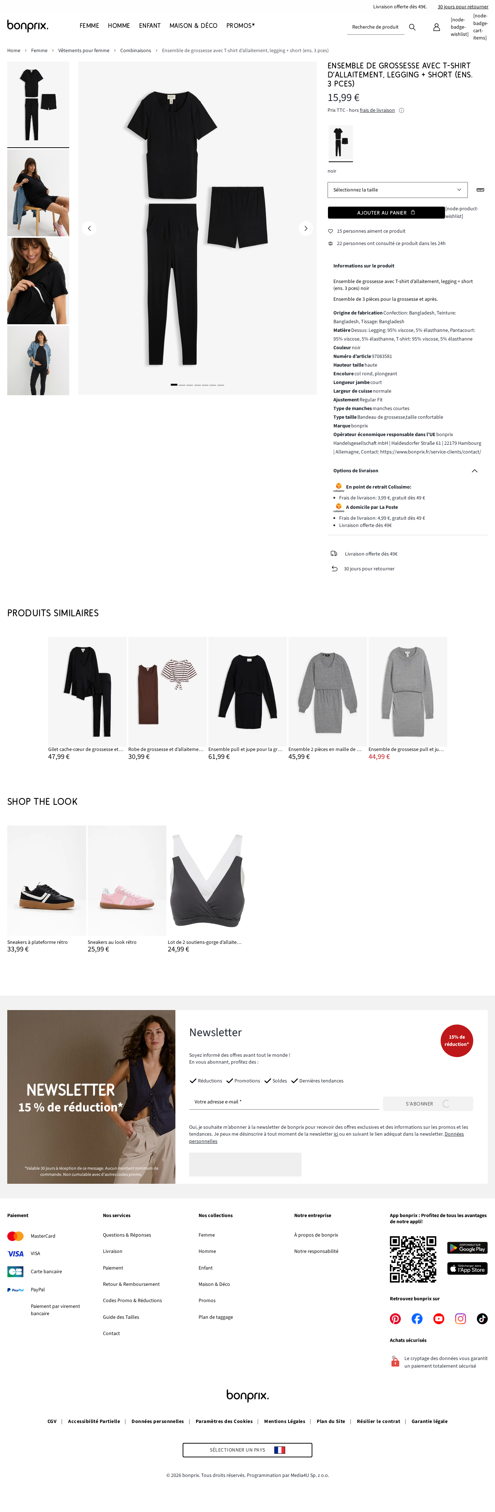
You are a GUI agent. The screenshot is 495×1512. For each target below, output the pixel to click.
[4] (197, 384)
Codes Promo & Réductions (132, 1300)
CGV (52, 1421)
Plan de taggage (216, 1317)
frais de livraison (377, 110)
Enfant (206, 1268)
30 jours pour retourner (463, 6)
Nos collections (216, 1216)
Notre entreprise (312, 1216)
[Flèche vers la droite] (306, 228)
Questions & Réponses (127, 1235)
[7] (220, 384)
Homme (207, 1251)
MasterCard (43, 1236)
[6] (213, 384)
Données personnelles (158, 1421)
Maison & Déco (214, 1284)
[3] (189, 384)
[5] (205, 384)
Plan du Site (331, 1421)
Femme (207, 1235)
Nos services (116, 1216)
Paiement (17, 1216)
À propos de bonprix (316, 1235)
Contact (111, 1333)
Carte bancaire (46, 1271)
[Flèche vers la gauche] (89, 228)
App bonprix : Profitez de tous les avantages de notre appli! (438, 1219)
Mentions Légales (284, 1421)
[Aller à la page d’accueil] (43, 26)
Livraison (112, 1251)
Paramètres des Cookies (224, 1421)
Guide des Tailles (121, 1317)
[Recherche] (412, 27)
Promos (207, 1300)
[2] (182, 384)
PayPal (38, 1289)
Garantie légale (430, 1421)
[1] (174, 384)
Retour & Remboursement (131, 1284)
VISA (35, 1253)
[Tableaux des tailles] (480, 190)
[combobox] (376, 27)
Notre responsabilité (316, 1251)
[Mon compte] (436, 27)
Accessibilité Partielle (94, 1421)
